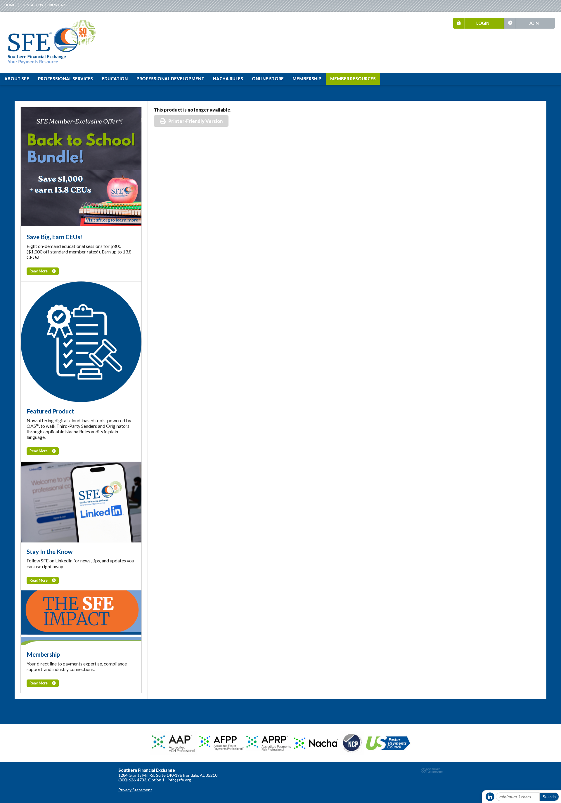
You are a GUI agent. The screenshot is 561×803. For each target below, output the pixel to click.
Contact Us (32, 5)
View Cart (58, 5)
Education (115, 78)
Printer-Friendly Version (195, 121)
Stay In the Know (49, 551)
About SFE (16, 78)
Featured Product (50, 411)
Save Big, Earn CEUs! (54, 236)
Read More (39, 271)
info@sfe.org (179, 779)
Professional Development (170, 78)
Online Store (268, 78)
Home (9, 5)
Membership (306, 78)
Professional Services (65, 78)
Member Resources (353, 78)
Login (482, 23)
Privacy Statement (135, 789)
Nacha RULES (228, 78)
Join (534, 23)
